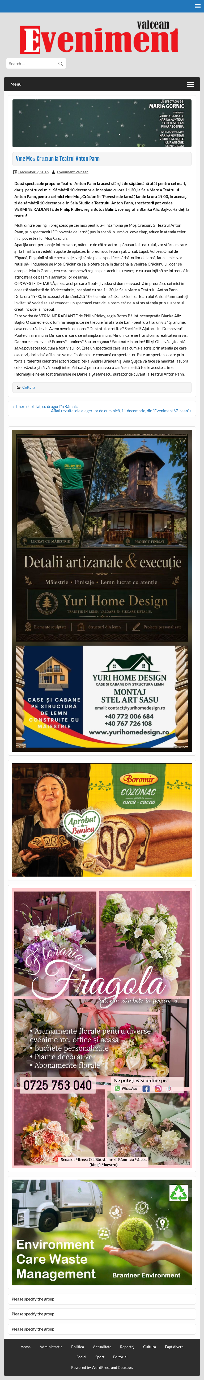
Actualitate (102, 1347)
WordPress (101, 1367)
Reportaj (127, 1347)
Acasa (26, 1347)
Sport (99, 1357)
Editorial (120, 1357)
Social (81, 1357)
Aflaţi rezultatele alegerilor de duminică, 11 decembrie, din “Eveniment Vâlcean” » (121, 410)
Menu (16, 83)
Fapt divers (174, 1347)
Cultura (28, 387)
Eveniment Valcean (72, 172)
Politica (77, 1347)
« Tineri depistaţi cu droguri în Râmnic (45, 406)
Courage (125, 1367)
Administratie (51, 1347)
